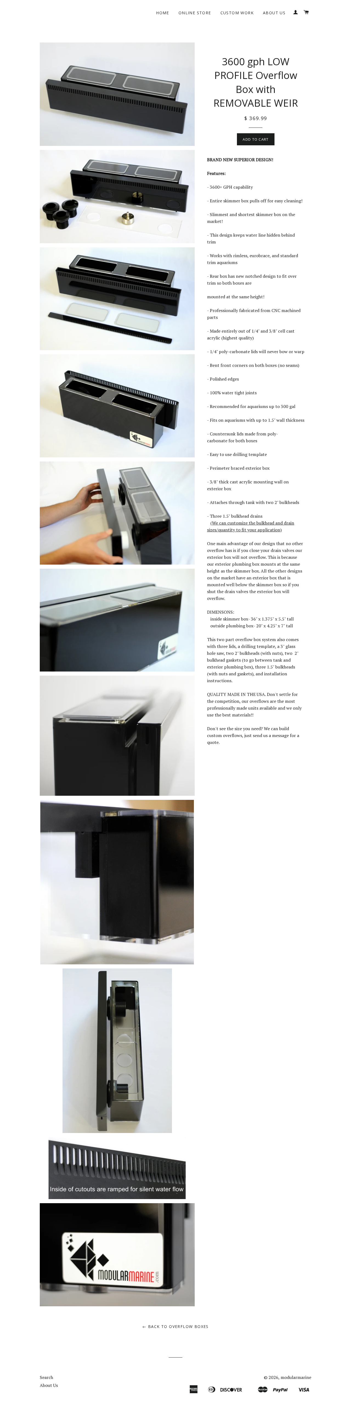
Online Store (195, 12)
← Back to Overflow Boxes (175, 1326)
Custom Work (237, 12)
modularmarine (296, 1377)
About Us (274, 12)
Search (46, 1377)
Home (162, 12)
